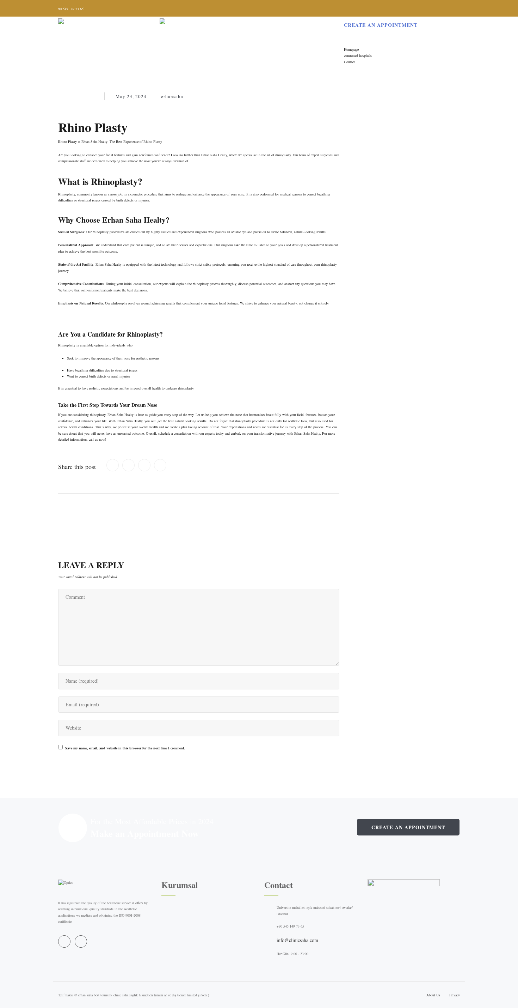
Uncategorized (78, 96)
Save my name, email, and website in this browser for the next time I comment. (125, 748)
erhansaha (172, 96)
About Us (433, 994)
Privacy (454, 994)
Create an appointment (408, 827)
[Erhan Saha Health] (159, 23)
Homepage (351, 49)
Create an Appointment (381, 25)
